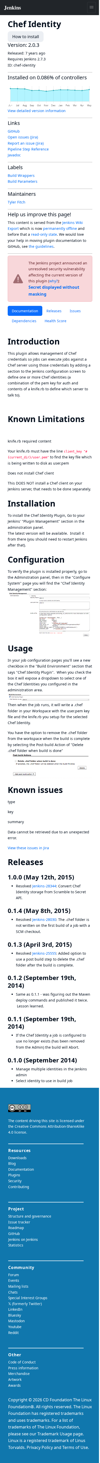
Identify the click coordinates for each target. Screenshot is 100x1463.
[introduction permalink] (64, 341)
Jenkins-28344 (44, 886)
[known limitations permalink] (12, 429)
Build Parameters (22, 181)
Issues (75, 310)
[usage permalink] (37, 648)
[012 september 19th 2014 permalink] (27, 985)
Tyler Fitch (16, 202)
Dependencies (24, 320)
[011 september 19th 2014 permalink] (27, 1026)
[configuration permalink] (69, 559)
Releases (54, 310)
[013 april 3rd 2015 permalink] (75, 944)
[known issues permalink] (67, 790)
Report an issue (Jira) (26, 143)
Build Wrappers (21, 175)
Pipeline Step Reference (28, 149)
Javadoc (14, 155)
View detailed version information (37, 110)
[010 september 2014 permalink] (80, 1060)
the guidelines (41, 246)
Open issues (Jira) (23, 137)
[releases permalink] (48, 862)
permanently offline (60, 228)
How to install (25, 36)
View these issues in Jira (28, 847)
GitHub (14, 131)
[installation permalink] (60, 503)
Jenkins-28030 (44, 919)
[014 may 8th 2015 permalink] (74, 911)
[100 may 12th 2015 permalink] (77, 877)
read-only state (44, 234)
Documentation (25, 310)
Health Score (55, 320)
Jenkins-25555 (44, 953)
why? (53, 280)
